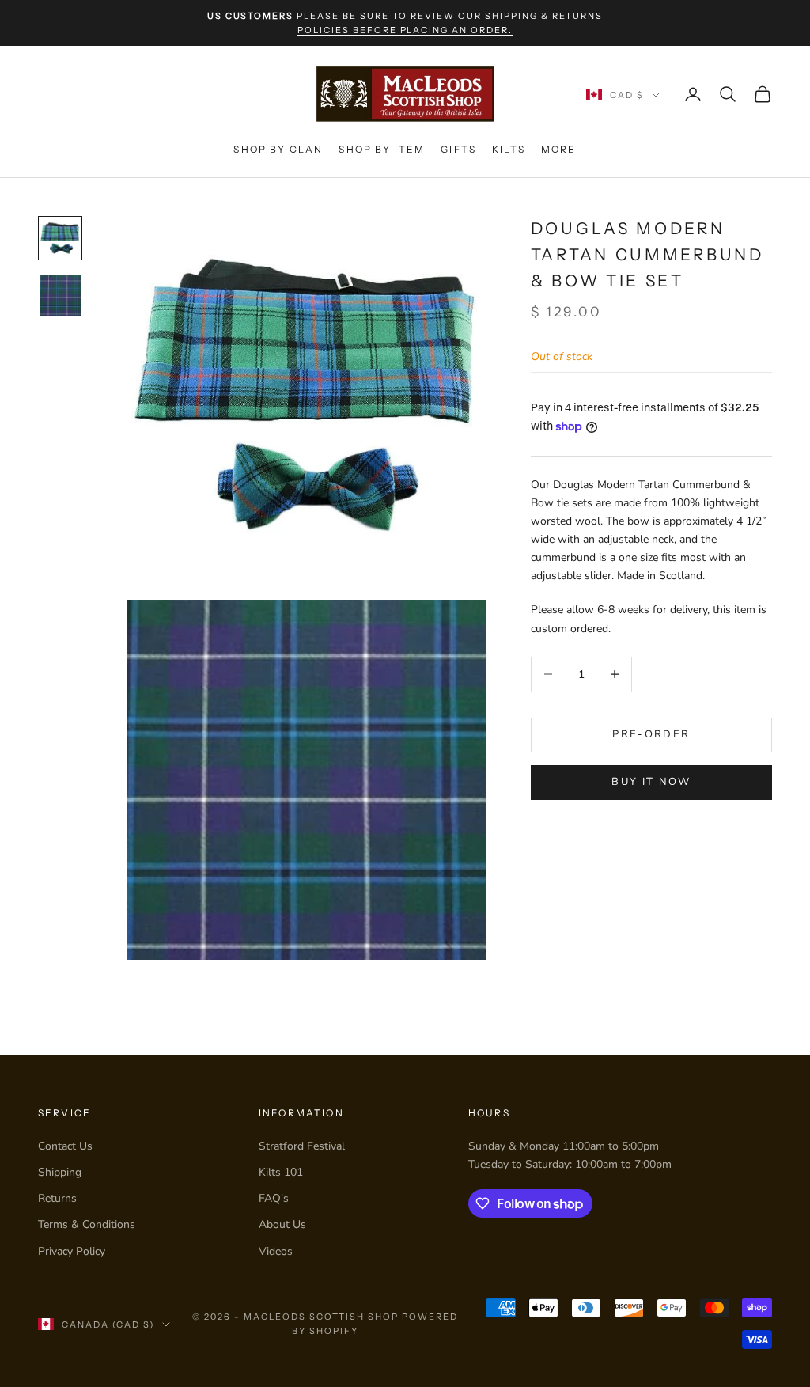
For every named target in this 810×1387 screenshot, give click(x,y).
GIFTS (458, 149)
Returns (57, 1198)
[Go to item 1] (60, 238)
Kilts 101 (281, 1172)
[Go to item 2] (60, 295)
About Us (282, 1224)
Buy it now (651, 782)
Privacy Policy (71, 1251)
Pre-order (651, 734)
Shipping (59, 1172)
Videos (276, 1251)
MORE (559, 149)
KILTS (508, 149)
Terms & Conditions (86, 1224)
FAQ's (274, 1198)
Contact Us (65, 1146)
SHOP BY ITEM (382, 149)
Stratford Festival (302, 1146)
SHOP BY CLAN (278, 149)
